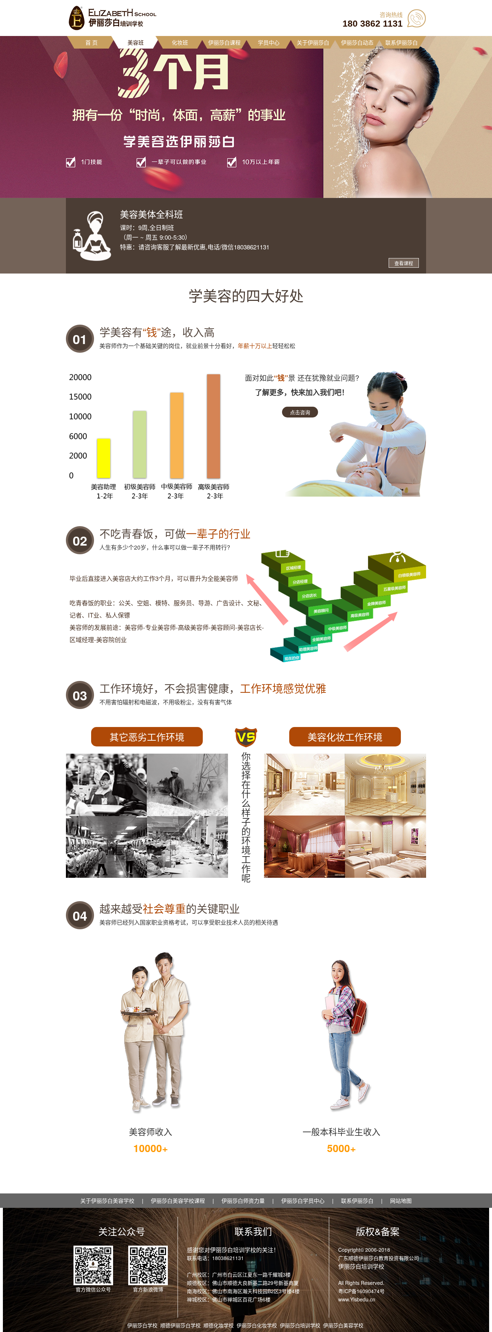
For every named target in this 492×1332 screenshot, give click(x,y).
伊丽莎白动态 (357, 42)
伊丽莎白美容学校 (343, 1325)
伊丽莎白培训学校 (300, 1325)
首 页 (91, 42)
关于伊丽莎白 (313, 42)
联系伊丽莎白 (401, 42)
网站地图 (401, 1200)
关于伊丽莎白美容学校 (107, 1200)
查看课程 (403, 262)
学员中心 (268, 42)
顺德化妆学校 (218, 1325)
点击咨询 (300, 412)
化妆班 (180, 42)
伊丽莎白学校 (142, 1325)
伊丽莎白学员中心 (303, 1200)
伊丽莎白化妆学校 (257, 1325)
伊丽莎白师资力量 (243, 1200)
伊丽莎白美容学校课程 (178, 1200)
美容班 (136, 42)
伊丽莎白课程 (224, 42)
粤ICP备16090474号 (361, 1291)
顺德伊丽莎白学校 (180, 1325)
